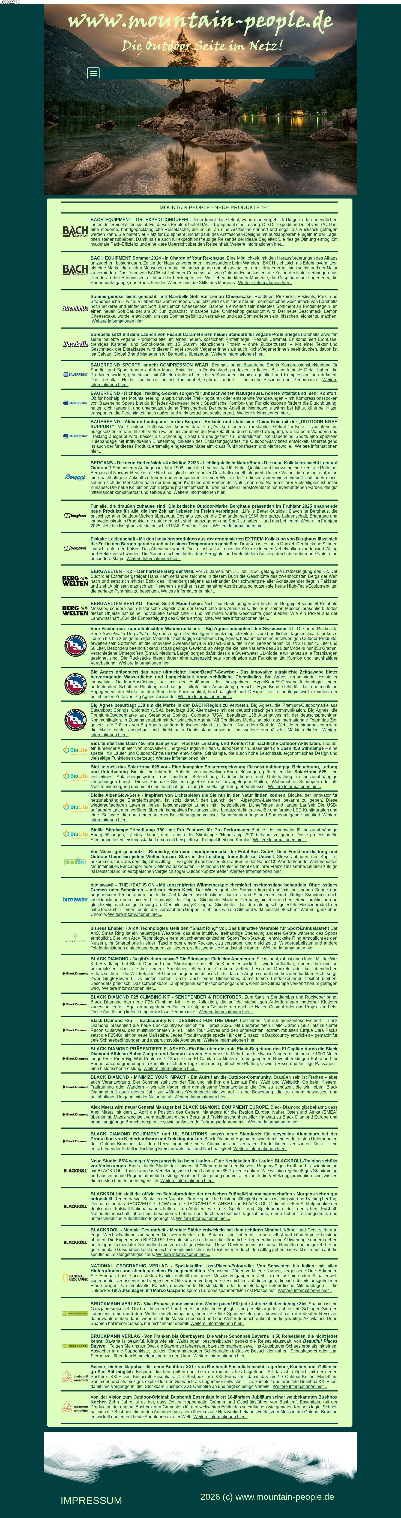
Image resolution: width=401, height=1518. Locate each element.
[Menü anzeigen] (93, 73)
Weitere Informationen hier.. (145, 663)
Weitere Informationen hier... (257, 244)
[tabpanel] (199, 813)
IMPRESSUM (91, 1500)
